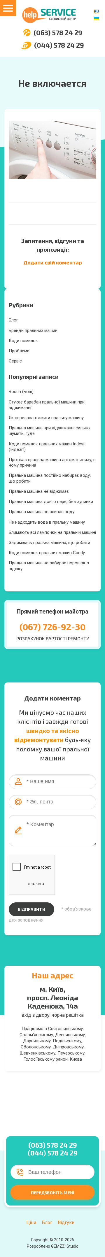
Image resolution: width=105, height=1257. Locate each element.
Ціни (31, 1222)
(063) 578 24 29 (58, 33)
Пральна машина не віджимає (39, 491)
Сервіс (15, 361)
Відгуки (66, 1222)
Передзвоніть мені (52, 1192)
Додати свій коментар (52, 262)
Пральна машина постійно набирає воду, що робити (50, 478)
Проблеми (19, 350)
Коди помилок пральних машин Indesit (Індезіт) (47, 446)
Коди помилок (23, 340)
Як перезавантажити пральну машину (46, 417)
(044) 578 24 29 (59, 45)
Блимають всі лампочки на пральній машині (52, 532)
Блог (13, 320)
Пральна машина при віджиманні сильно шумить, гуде (49, 430)
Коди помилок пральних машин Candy (47, 552)
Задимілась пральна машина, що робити (49, 542)
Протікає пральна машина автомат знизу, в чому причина (52, 462)
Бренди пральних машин (33, 330)
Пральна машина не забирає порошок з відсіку (49, 565)
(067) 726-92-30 (52, 626)
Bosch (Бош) (21, 391)
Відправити (31, 909)
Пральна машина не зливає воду (41, 511)
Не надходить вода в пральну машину (47, 522)
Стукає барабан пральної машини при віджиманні (47, 404)
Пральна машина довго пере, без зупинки (51, 501)
